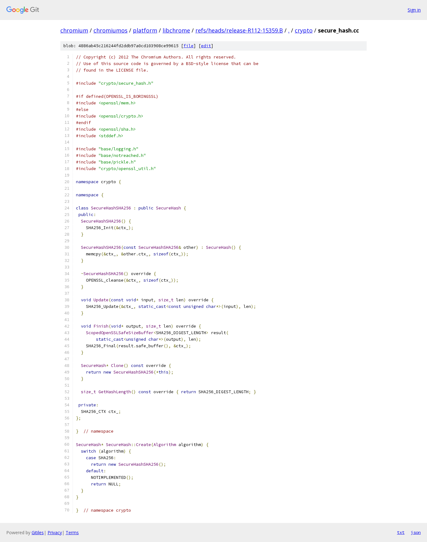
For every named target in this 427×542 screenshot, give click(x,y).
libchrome (176, 30)
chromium (74, 30)
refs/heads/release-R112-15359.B (239, 30)
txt (400, 532)
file (188, 45)
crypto (304, 30)
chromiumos (110, 30)
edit (206, 45)
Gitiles (38, 532)
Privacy (55, 532)
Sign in (414, 10)
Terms (72, 532)
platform (145, 30)
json (416, 532)
